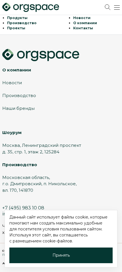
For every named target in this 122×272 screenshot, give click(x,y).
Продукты (17, 18)
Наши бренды (18, 108)
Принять (61, 255)
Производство (22, 23)
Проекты (16, 28)
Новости (82, 18)
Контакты (83, 28)
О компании (85, 23)
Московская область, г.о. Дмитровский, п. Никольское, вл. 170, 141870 (39, 184)
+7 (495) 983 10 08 (23, 208)
